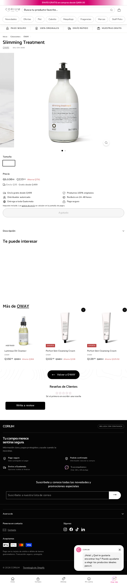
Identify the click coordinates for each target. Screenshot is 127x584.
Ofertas (27, 19)
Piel (40, 19)
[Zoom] (106, 143)
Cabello (52, 19)
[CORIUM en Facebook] (71, 529)
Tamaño (7, 156)
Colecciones (15, 36)
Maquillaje (68, 19)
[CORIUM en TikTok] (77, 529)
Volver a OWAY (65, 374)
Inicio (5, 36)
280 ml (8, 163)
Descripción (9, 230)
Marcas (101, 19)
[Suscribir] (115, 495)
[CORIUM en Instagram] (65, 529)
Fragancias (86, 19)
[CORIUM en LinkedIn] (83, 529)
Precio (6, 173)
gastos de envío (28, 205)
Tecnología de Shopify (34, 567)
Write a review (25, 405)
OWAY (26, 36)
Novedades (11, 19)
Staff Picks (117, 19)
